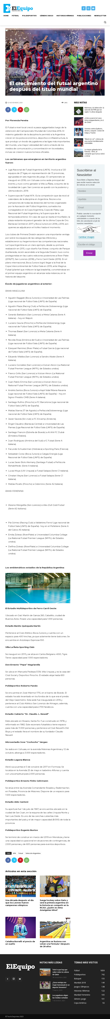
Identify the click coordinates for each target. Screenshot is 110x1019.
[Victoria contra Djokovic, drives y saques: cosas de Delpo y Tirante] (78, 132)
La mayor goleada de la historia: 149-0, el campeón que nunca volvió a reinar (94, 153)
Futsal (21, 853)
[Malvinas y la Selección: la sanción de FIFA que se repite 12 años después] (78, 111)
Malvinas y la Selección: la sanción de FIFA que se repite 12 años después (94, 110)
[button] (105, 22)
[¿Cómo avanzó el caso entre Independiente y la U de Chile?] (78, 121)
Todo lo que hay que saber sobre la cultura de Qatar (60, 972)
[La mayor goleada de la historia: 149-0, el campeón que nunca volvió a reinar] (78, 153)
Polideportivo (17, 77)
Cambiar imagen (86, 237)
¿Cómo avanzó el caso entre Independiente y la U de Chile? (94, 120)
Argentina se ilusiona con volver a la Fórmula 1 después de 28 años (55, 944)
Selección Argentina (33, 853)
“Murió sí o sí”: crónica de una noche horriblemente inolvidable (94, 141)
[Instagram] (88, 8)
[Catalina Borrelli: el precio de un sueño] (20, 927)
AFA (14, 853)
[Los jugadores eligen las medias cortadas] (45, 998)
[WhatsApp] (26, 109)
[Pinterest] (20, 109)
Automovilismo (46, 937)
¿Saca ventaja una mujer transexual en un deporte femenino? (61, 985)
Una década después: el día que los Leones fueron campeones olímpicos (19, 902)
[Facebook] (84, 8)
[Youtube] (93, 8)
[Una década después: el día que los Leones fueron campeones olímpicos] (20, 886)
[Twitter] (14, 109)
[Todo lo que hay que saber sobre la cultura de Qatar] (45, 972)
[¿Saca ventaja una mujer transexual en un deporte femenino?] (45, 985)
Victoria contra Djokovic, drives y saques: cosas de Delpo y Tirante (94, 131)
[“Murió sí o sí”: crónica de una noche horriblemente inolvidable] (78, 142)
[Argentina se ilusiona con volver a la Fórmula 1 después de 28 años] (55, 927)
